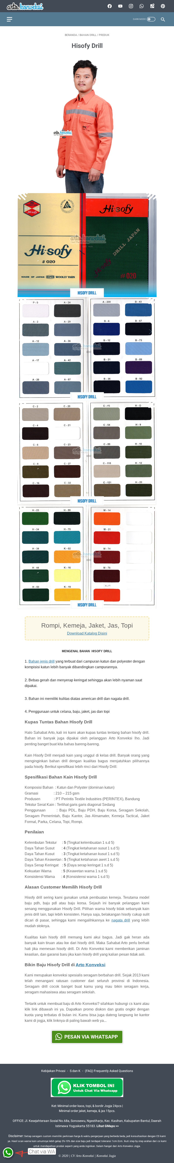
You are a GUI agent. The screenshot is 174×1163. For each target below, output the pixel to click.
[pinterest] (162, 6)
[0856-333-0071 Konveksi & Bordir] (28, 6)
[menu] (9, 19)
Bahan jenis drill (42, 661)
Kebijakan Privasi (53, 1071)
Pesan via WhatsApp (91, 1037)
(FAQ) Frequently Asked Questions (109, 1071)
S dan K (75, 1071)
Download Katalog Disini (87, 633)
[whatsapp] (141, 6)
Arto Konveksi (90, 964)
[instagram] (130, 6)
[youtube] (120, 6)
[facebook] (109, 6)
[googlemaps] (152, 6)
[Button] (25, 332)
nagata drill (120, 920)
